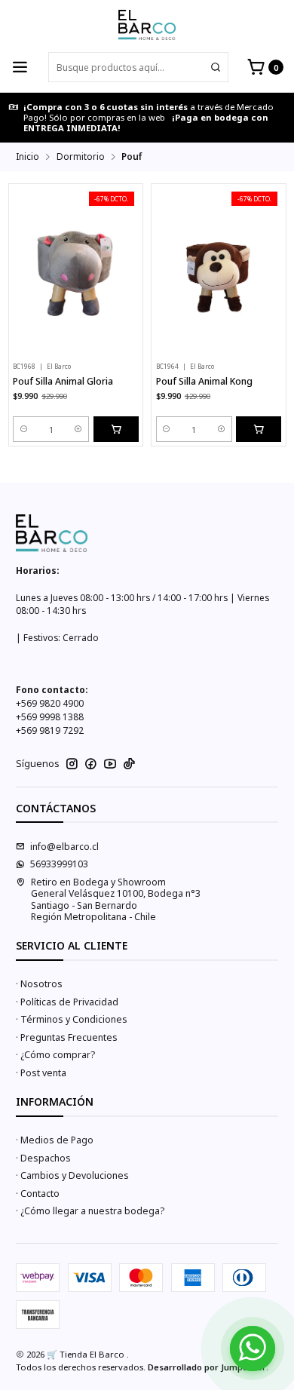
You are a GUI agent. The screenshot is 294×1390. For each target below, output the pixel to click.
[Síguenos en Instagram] (72, 764)
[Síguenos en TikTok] (129, 764)
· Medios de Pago (54, 1140)
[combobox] (138, 67)
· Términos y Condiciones (71, 1019)
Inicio (27, 156)
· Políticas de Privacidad (67, 1002)
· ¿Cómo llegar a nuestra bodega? (90, 1210)
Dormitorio (81, 156)
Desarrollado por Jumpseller (207, 1367)
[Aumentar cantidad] (79, 429)
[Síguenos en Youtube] (110, 764)
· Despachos (43, 1158)
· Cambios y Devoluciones (72, 1175)
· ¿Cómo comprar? (55, 1054)
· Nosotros (39, 983)
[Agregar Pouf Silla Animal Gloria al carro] (116, 429)
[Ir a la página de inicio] (147, 25)
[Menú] (20, 67)
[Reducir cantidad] (24, 429)
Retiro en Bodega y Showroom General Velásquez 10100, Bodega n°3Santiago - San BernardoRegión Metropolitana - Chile (116, 899)
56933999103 (59, 864)
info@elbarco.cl (64, 846)
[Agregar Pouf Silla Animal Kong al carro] (258, 429)
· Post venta (41, 1072)
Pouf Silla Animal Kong (204, 381)
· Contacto (38, 1193)
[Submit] (215, 67)
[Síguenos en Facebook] (90, 764)
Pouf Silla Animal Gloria (63, 381)
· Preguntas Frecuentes (67, 1037)
